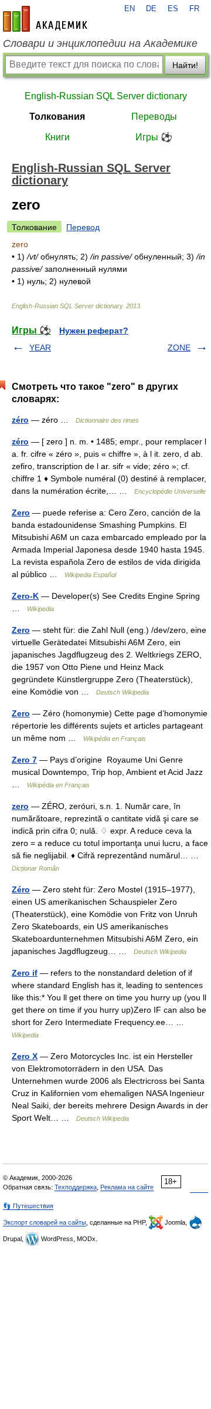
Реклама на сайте (127, 1187)
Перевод (83, 227)
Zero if (25, 972)
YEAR (40, 347)
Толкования (57, 117)
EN (129, 9)
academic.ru (45, 19)
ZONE (179, 347)
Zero (21, 512)
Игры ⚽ (153, 137)
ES (173, 9)
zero (20, 806)
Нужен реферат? (93, 330)
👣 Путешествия (28, 1205)
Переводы (154, 117)
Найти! (185, 65)
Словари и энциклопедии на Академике (100, 43)
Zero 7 (24, 759)
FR (194, 9)
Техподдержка (76, 1187)
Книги (57, 137)
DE (151, 9)
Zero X (25, 1056)
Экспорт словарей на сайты (44, 1222)
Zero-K (25, 596)
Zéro (21, 889)
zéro (20, 419)
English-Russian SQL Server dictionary (106, 96)
